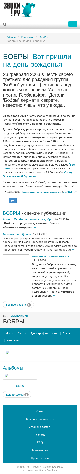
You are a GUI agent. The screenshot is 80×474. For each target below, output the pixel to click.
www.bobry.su (19, 316)
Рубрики (11, 37)
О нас (40, 411)
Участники (13, 340)
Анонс (7, 219)
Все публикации (18, 304)
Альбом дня (11, 234)
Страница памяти (40, 427)
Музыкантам (40, 450)
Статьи (22, 333)
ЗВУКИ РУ (69, 192)
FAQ (40, 442)
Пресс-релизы (40, 458)
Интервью (39, 256)
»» (35, 227)
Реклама (40, 434)
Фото (55, 333)
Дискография (39, 333)
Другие (27, 234)
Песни (67, 333)
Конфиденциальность (40, 419)
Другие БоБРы (59, 256)
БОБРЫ (43, 37)
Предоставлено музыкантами (41, 192)
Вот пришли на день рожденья (37, 60)
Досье (10, 333)
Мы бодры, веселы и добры (33, 219)
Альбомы (13, 367)
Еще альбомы (16, 394)
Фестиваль (27, 37)
